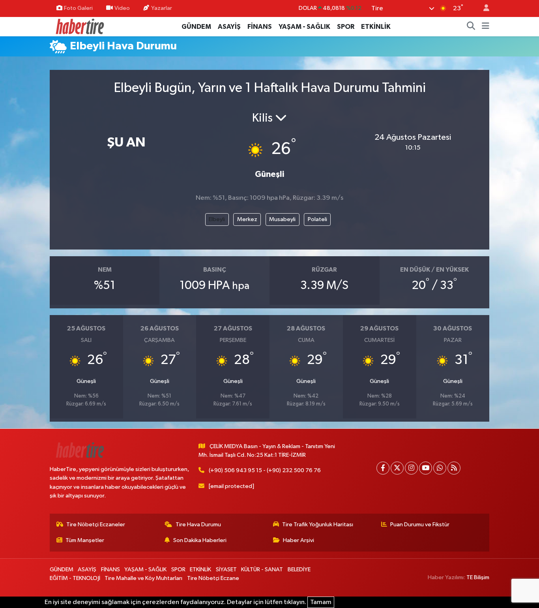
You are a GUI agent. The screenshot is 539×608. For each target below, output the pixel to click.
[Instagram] (411, 468)
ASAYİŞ (229, 26)
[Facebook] (382, 468)
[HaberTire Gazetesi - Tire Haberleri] (79, 26)
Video (122, 8)
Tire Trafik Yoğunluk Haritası (317, 524)
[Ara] (471, 27)
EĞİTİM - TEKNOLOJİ (75, 578)
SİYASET (226, 569)
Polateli (317, 219)
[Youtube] (425, 468)
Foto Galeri (78, 8)
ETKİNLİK (376, 26)
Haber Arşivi (298, 540)
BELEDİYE (299, 569)
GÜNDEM (196, 26)
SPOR (345, 26)
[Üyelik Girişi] (483, 8)
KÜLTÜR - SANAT (262, 569)
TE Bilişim (477, 577)
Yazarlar (161, 8)
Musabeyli (282, 219)
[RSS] (453, 468)
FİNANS (259, 26)
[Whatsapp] (439, 468)
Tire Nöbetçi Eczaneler (95, 524)
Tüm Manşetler (85, 540)
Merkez (247, 219)
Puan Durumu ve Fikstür (419, 524)
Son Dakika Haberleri (199, 540)
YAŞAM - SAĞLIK (304, 26)
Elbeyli (217, 219)
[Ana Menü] (485, 27)
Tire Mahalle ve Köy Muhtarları (143, 578)
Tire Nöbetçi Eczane (213, 578)
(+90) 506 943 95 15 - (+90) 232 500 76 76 (265, 470)
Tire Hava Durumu (198, 524)
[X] (397, 468)
